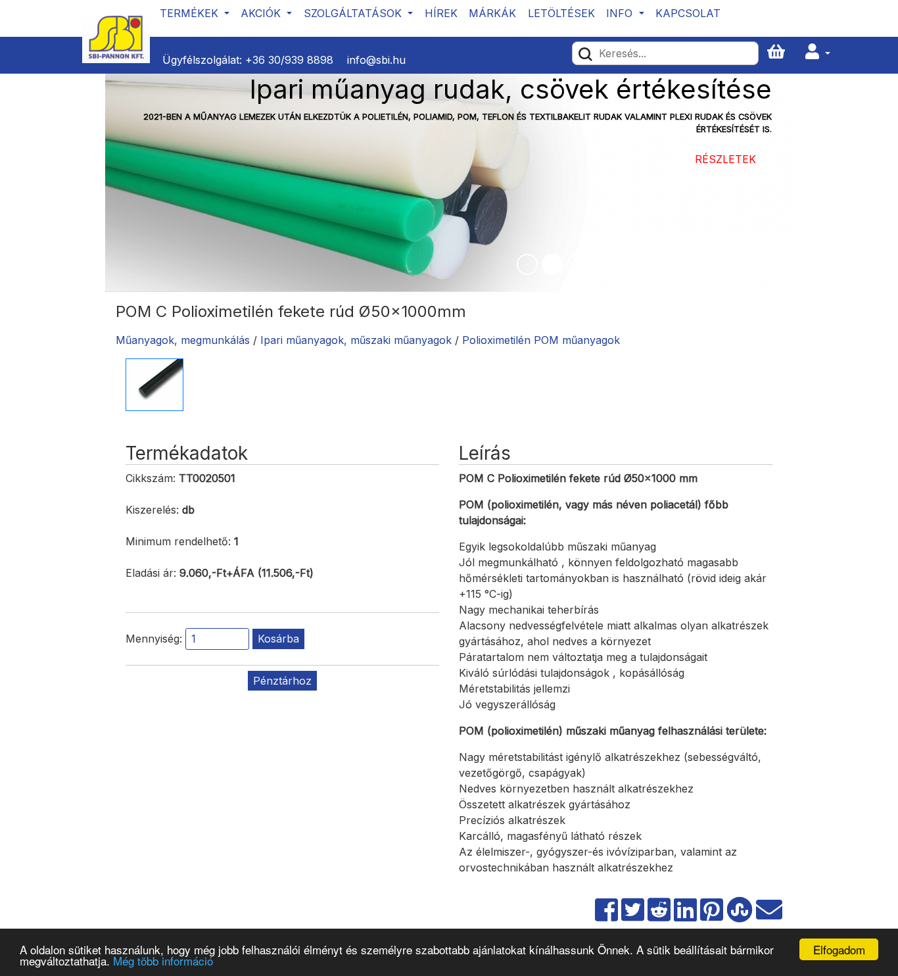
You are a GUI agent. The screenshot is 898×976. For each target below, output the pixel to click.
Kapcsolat (688, 13)
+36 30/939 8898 (289, 59)
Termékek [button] (191, 13)
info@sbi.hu (376, 59)
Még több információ (163, 960)
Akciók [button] (262, 13)
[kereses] (585, 53)
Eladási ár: (151, 572)
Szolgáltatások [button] (354, 13)
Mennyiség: (154, 638)
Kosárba (278, 638)
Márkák (492, 13)
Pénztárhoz (282, 680)
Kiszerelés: (152, 509)
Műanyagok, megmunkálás (183, 340)
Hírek (441, 13)
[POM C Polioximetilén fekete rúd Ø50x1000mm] (154, 383)
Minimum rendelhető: (178, 541)
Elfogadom (839, 949)
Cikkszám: (151, 478)
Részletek (725, 159)
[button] (817, 52)
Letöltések (561, 13)
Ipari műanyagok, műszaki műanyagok (356, 340)
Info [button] (621, 13)
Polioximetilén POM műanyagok (541, 340)
